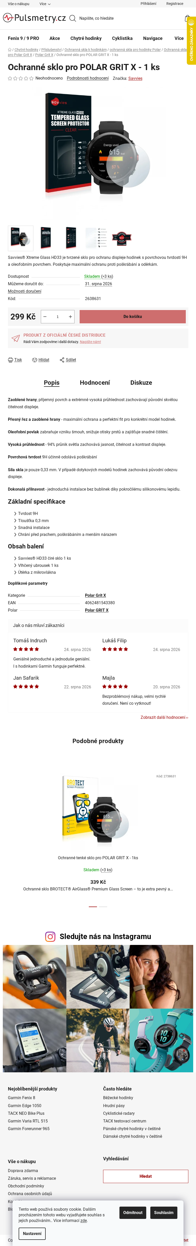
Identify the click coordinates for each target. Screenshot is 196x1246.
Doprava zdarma (23, 1170)
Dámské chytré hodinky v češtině (132, 1136)
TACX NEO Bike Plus (26, 1113)
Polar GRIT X (96, 610)
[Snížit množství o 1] (45, 316)
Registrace (174, 4)
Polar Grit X (95, 595)
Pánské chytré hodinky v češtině (132, 1128)
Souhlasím (164, 1212)
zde (83, 1220)
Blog (12, 1209)
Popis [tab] (51, 382)
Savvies (135, 78)
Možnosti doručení (24, 291)
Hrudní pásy (114, 1105)
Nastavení (32, 1233)
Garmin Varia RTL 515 (28, 1121)
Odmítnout (132, 1212)
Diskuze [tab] (141, 382)
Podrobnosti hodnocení (88, 78)
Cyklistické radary (119, 1113)
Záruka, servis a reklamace (32, 1178)
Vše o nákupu (18, 4)
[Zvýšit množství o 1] (70, 316)
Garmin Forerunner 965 (29, 1128)
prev (12, 837)
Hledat (146, 1176)
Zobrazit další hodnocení (163, 717)
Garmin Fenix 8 (21, 1097)
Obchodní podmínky (26, 1186)
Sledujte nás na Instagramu (105, 936)
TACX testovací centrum (124, 1121)
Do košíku (133, 316)
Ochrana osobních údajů (30, 1193)
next (184, 837)
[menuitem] (23, 38)
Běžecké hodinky (118, 1097)
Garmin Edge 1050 (24, 1105)
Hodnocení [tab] (95, 382)
